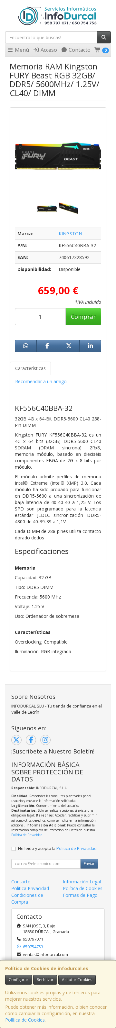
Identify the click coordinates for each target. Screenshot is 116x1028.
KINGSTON (70, 233)
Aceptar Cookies (77, 979)
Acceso (48, 49)
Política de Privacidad (27, 835)
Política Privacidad (30, 888)
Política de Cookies (25, 1020)
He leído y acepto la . (58, 848)
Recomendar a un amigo (41, 381)
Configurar (18, 979)
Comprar (83, 316)
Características (30, 368)
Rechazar (45, 979)
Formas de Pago (80, 895)
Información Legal (82, 882)
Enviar (89, 863)
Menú (21, 49)
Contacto (79, 49)
